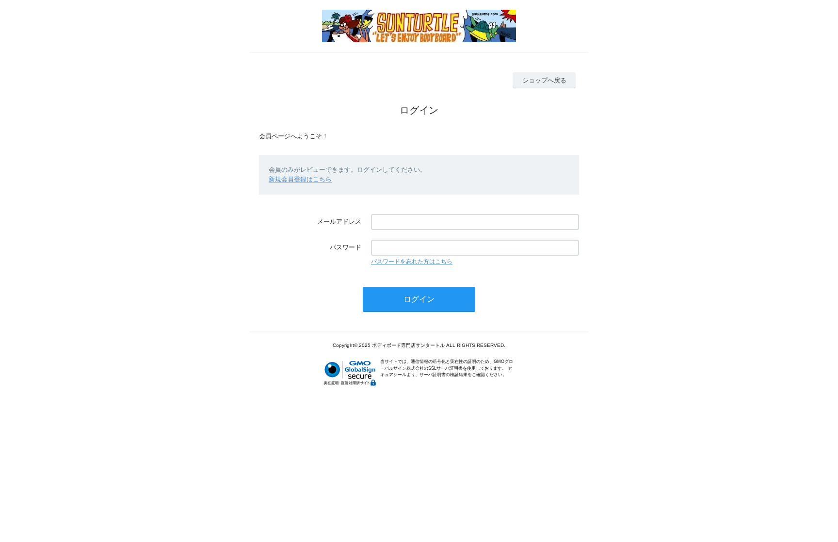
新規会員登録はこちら (300, 179)
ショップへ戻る (544, 80)
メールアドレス (339, 221)
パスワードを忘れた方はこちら (411, 261)
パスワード (345, 247)
